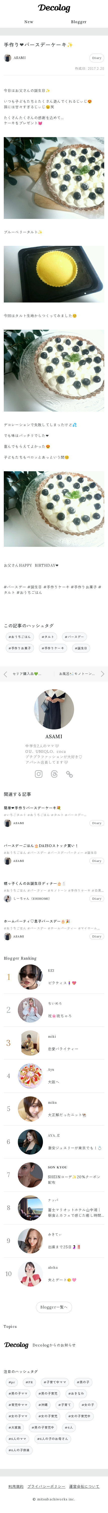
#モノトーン (57, 890)
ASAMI (54, 736)
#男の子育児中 (43, 1427)
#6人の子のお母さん (52, 1439)
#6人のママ (18, 1439)
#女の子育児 (48, 1416)
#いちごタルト (15, 815)
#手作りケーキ (53, 648)
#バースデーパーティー (66, 853)
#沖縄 (43, 1405)
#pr (12, 1382)
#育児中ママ (18, 1405)
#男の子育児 (48, 1393)
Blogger (79, 22)
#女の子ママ (18, 1416)
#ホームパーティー (62, 928)
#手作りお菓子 (20, 648)
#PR (29, 1382)
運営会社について (84, 1486)
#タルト (48, 637)
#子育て (64, 1405)
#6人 (69, 1427)
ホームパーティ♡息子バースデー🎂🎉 (37, 921)
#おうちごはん (20, 637)
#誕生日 (81, 648)
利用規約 (16, 1486)
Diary (96, 58)
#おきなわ (76, 1393)
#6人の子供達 (19, 1450)
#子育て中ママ (55, 1382)
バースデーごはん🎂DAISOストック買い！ (41, 846)
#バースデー (74, 637)
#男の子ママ (18, 1393)
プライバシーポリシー (46, 1486)
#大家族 (15, 1427)
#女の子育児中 (79, 1416)
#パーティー (37, 890)
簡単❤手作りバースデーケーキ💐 (32, 808)
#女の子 (88, 1405)
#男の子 (83, 1382)
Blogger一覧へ (54, 1307)
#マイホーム (87, 928)
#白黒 (96, 890)
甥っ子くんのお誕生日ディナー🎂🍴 (35, 883)
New (28, 22)
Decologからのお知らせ (54, 1345)
